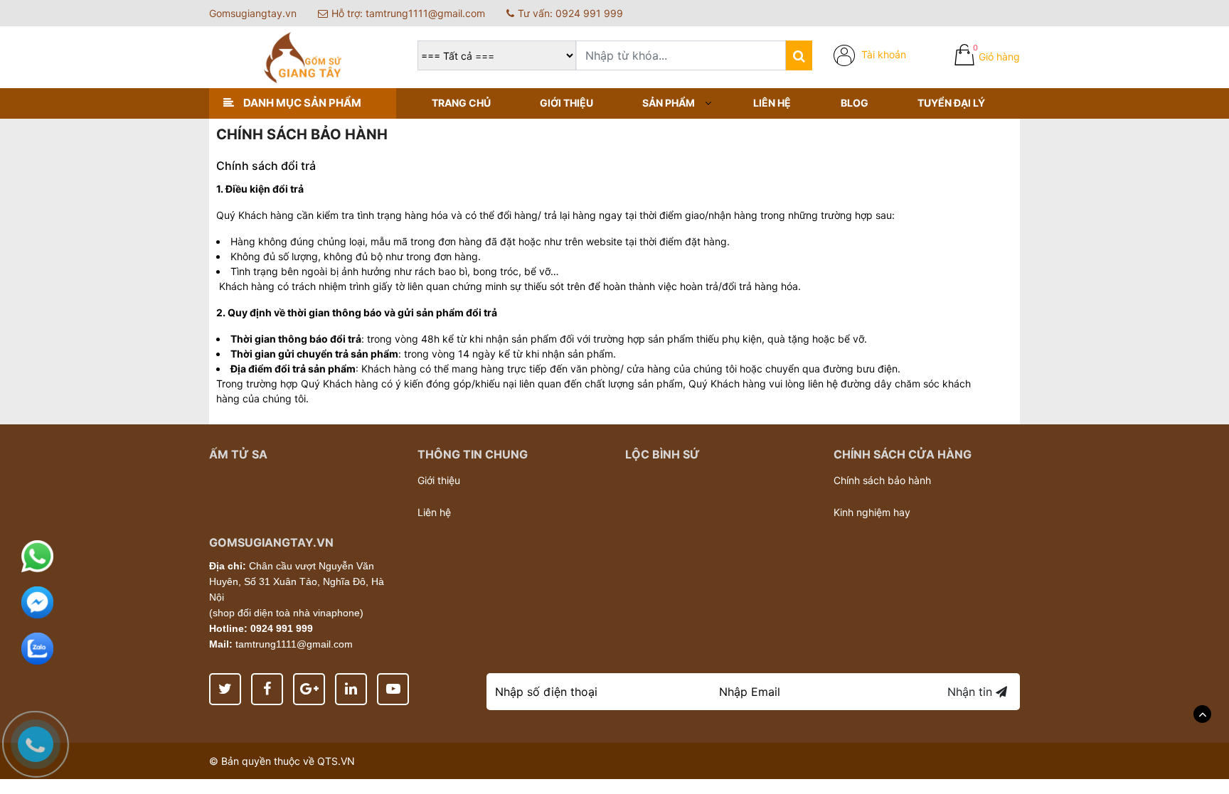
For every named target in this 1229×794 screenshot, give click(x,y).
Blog (854, 103)
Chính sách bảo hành (882, 480)
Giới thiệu (566, 103)
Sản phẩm (668, 103)
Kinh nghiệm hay (872, 512)
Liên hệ (772, 103)
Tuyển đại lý (951, 103)
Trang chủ (461, 103)
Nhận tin (971, 692)
